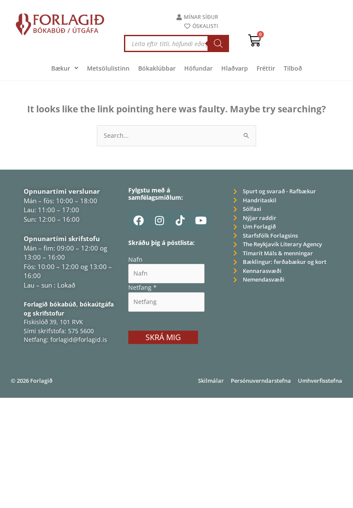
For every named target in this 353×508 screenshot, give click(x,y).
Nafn (135, 259)
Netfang (142, 287)
